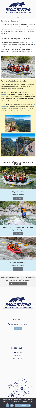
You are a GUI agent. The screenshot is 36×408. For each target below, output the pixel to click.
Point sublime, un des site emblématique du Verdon (15, 111)
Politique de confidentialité (23, 405)
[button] (18, 17)
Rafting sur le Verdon (18, 192)
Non (12, 405)
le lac (13, 29)
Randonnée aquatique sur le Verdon (18, 227)
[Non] (34, 403)
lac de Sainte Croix (13, 27)
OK (7, 405)
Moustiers (3, 94)
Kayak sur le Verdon (18, 262)
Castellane (30, 42)
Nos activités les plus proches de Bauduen (18, 163)
